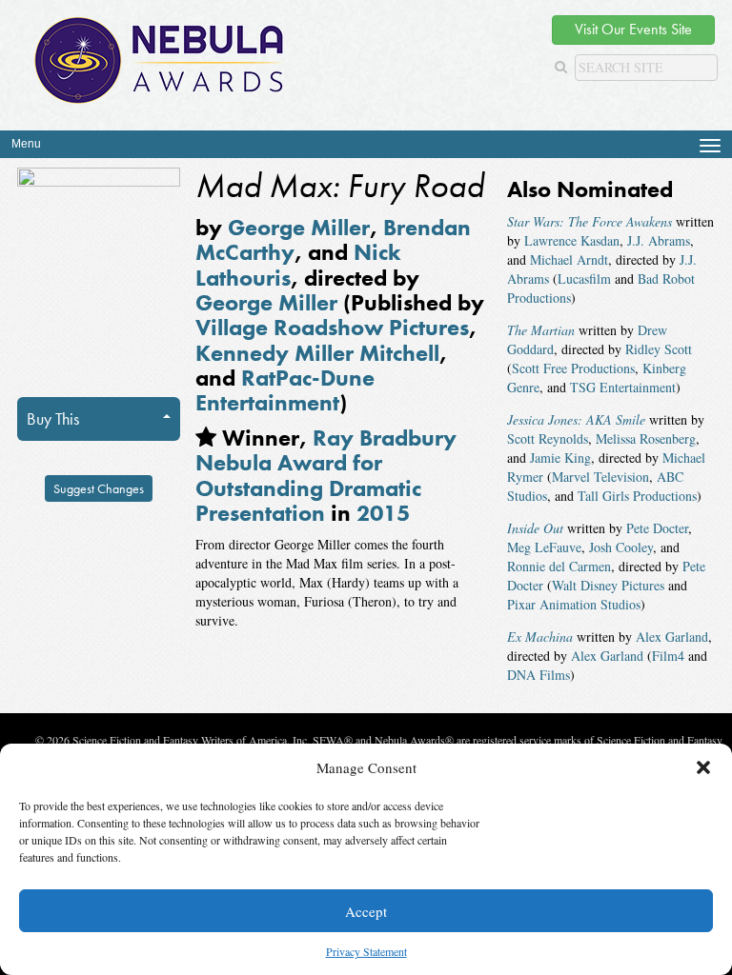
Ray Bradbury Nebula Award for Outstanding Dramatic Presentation (326, 475)
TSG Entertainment (623, 387)
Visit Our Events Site (633, 29)
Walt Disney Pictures (608, 585)
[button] (703, 767)
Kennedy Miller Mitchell (317, 353)
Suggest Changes (98, 488)
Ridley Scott (658, 349)
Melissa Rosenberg (646, 438)
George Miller (299, 227)
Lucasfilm (584, 278)
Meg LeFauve (544, 547)
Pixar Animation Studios (573, 604)
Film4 (668, 656)
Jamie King (560, 457)
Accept (366, 911)
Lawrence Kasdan (572, 240)
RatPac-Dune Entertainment (285, 390)
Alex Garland (672, 636)
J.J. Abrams (658, 240)
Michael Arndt (569, 259)
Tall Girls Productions (637, 496)
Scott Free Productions (573, 368)
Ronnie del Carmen (559, 566)
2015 (383, 512)
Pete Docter (657, 528)
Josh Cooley (621, 547)
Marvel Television (600, 477)
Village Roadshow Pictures (332, 327)
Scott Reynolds (547, 438)
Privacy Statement (366, 951)
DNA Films (538, 675)
